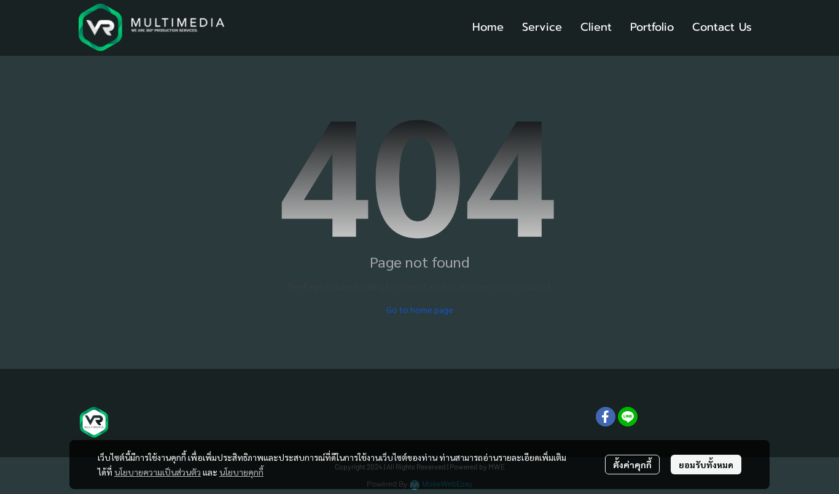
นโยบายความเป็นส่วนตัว (157, 471)
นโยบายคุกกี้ (241, 471)
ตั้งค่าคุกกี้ (632, 464)
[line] (628, 416)
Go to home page (419, 309)
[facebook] (605, 416)
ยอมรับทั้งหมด (706, 464)
